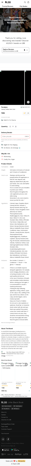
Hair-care (18, 394)
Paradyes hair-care (8, 396)
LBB (2, 394)
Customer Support (6, 429)
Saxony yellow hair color (21, 396)
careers (3, 414)
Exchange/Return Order (8, 424)
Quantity (4, 126)
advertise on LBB (6, 419)
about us (3, 412)
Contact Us (4, 417)
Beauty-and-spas (9, 394)
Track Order (4, 426)
